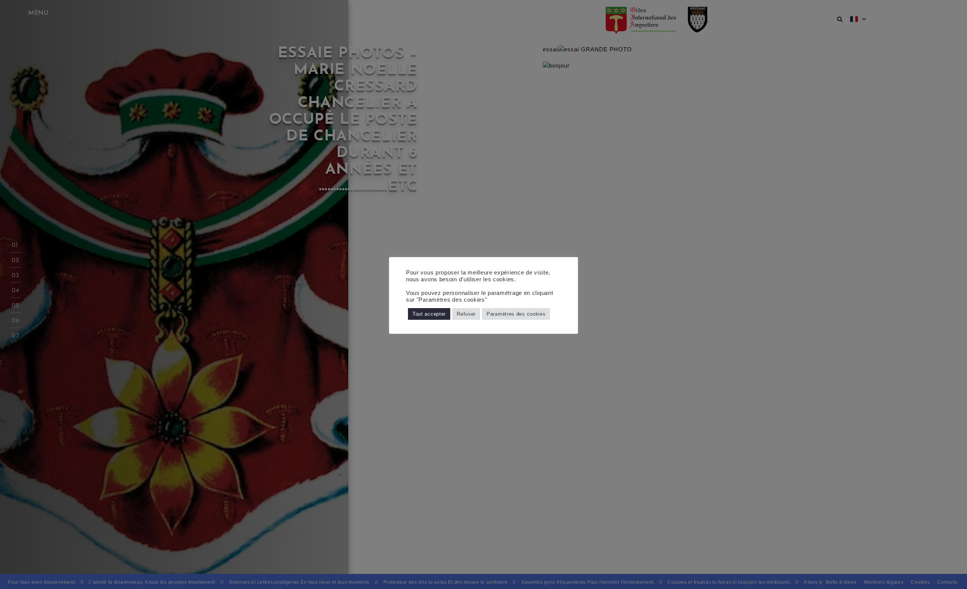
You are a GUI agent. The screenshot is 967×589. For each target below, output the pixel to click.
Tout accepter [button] (429, 314)
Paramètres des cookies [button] (516, 314)
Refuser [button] (466, 314)
